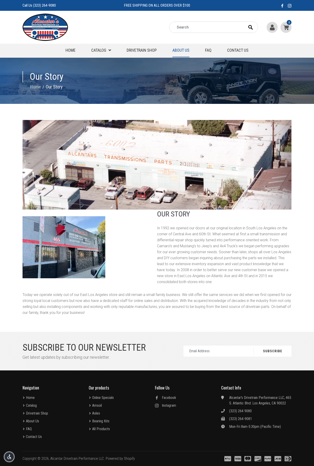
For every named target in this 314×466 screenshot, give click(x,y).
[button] (9, 456)
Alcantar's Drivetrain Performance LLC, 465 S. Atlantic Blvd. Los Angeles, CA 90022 (260, 400)
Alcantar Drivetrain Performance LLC (77, 458)
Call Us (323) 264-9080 (39, 5)
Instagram (169, 405)
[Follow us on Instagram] (289, 5)
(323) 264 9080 (240, 411)
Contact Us (237, 50)
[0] (285, 27)
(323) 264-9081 (240, 419)
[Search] (255, 27)
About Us (180, 50)
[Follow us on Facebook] (282, 5)
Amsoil (97, 405)
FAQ (208, 50)
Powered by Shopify (120, 458)
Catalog (98, 50)
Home (71, 50)
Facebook (169, 397)
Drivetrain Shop (142, 50)
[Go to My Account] (273, 27)
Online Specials (103, 397)
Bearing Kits (100, 421)
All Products (101, 429)
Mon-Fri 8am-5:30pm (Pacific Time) (255, 426)
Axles (96, 413)
